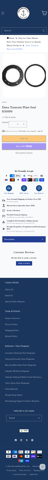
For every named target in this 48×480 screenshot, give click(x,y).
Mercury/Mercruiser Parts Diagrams (20, 365)
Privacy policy (11, 470)
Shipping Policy (12, 330)
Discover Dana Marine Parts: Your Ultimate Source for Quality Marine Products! (24, 41)
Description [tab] (9, 239)
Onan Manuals (11, 389)
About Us (9, 289)
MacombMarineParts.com (20, 466)
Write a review (24, 263)
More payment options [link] (24, 153)
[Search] (43, 30)
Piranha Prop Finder (14, 395)
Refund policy (37, 466)
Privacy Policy (11, 324)
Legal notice (33, 474)
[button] (44, 13)
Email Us (9, 295)
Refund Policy (11, 336)
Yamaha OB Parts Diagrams (17, 371)
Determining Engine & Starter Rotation (22, 401)
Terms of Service (12, 318)
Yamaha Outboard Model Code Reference (23, 377)
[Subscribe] (39, 418)
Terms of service (25, 470)
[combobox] (24, 31)
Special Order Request (15, 301)
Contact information (20, 474)
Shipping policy (38, 470)
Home (12, 38)
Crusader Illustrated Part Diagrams (20, 353)
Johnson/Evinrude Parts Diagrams (20, 359)
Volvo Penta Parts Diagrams (17, 383)
